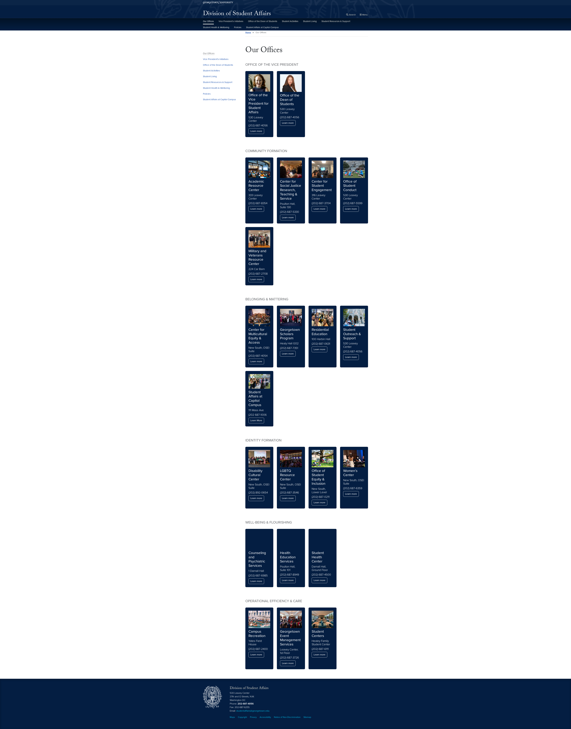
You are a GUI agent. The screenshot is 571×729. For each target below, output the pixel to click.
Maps (232, 717)
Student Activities (290, 21)
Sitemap (307, 717)
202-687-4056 (246, 703)
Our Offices (208, 21)
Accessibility (265, 717)
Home (248, 32)
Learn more (256, 131)
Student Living (310, 21)
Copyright (242, 717)
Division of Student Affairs (237, 14)
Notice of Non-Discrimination (287, 717)
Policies (237, 27)
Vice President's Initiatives (231, 21)
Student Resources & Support (335, 21)
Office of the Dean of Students (262, 21)
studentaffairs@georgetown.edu (252, 710)
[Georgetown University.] (218, 2)
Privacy (253, 717)
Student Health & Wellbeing (216, 27)
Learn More (256, 420)
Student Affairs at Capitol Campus (262, 27)
